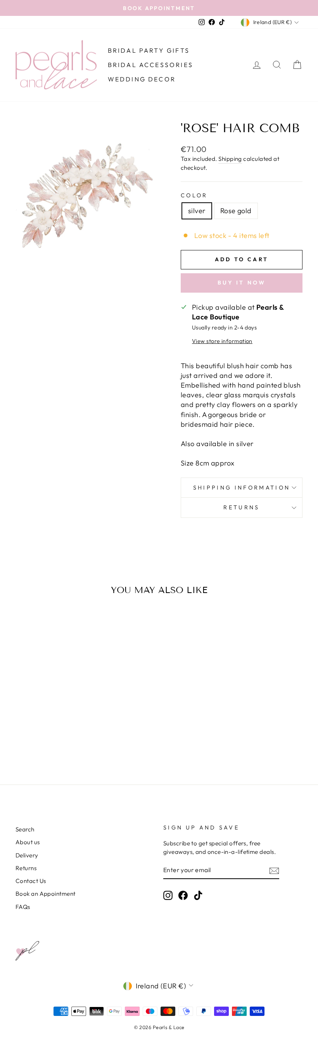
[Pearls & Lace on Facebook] (183, 895)
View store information (222, 341)
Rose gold (236, 210)
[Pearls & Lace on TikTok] (198, 895)
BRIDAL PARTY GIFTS (149, 50)
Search (25, 829)
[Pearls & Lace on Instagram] (168, 895)
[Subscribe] (274, 870)
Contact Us (31, 881)
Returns (241, 507)
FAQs (23, 906)
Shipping (230, 158)
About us (28, 842)
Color (194, 195)
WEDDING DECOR (142, 79)
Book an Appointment (46, 893)
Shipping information (241, 487)
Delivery (27, 855)
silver (197, 210)
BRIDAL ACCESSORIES (151, 65)
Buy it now (242, 282)
